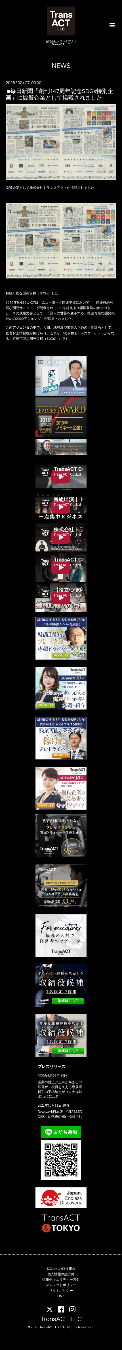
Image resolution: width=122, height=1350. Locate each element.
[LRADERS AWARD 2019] (61, 436)
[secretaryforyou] (61, 809)
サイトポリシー (61, 1291)
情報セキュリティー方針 (61, 1280)
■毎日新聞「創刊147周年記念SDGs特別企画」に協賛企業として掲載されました (59, 94)
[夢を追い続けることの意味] (61, 395)
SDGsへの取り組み (61, 1269)
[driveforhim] (61, 906)
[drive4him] (61, 856)
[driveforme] (61, 658)
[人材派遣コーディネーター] (61, 1056)
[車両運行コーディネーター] (61, 1006)
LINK (61, 1296)
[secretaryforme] (61, 708)
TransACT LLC (61, 1319)
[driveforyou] (61, 758)
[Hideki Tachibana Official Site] (61, 454)
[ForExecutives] (61, 956)
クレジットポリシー (61, 1285)
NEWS (61, 66)
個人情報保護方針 (61, 1274)
